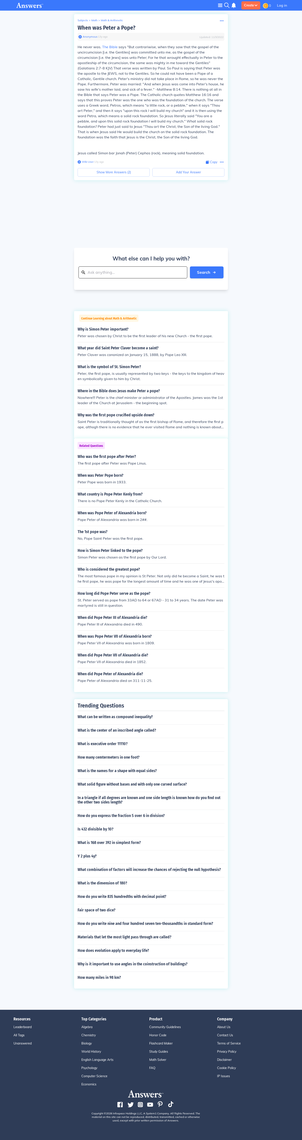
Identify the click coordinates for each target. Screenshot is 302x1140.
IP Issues (223, 1076)
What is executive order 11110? (103, 743)
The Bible (110, 47)
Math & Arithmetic (112, 20)
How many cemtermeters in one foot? (109, 757)
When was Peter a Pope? (106, 27)
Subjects (83, 20)
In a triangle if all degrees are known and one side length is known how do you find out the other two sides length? (149, 800)
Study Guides (158, 1052)
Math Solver (157, 1060)
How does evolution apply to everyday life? (113, 950)
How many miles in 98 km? (99, 977)
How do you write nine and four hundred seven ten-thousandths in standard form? (145, 923)
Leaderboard (22, 1027)
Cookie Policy (226, 1068)
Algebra (86, 1027)
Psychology (89, 1068)
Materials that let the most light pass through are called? (124, 937)
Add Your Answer (188, 172)
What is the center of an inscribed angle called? (117, 730)
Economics (88, 1084)
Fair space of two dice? (96, 910)
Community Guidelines (165, 1027)
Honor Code (157, 1035)
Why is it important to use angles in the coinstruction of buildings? (132, 964)
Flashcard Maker (161, 1043)
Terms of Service (229, 1043)
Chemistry (88, 1035)
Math (94, 20)
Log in (282, 5)
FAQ (152, 1068)
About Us (223, 1027)
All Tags (19, 1035)
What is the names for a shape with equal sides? (117, 770)
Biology (86, 1043)
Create (249, 5)
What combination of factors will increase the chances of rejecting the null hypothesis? (149, 869)
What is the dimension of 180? (102, 883)
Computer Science (94, 1076)
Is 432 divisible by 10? (95, 829)
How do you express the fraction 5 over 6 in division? (121, 815)
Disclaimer (224, 1060)
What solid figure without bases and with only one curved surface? (132, 784)
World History (91, 1052)
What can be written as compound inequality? (115, 716)
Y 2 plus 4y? (87, 856)
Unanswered (22, 1043)
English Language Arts (97, 1060)
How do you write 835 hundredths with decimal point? (122, 896)
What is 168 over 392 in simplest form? (109, 842)
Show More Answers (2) (114, 172)
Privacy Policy (226, 1052)
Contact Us (225, 1035)
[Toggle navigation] (220, 5)
